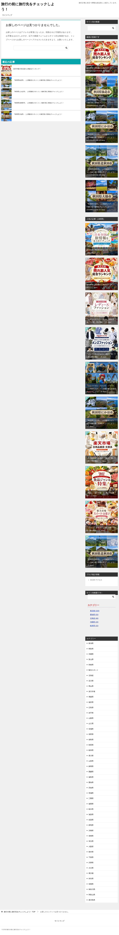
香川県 (91, 756)
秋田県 (91, 745)
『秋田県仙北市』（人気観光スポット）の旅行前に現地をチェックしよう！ (37, 80)
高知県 (91, 788)
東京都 (91, 873)
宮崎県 (91, 884)
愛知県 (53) (94, 615)
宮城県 (91, 729)
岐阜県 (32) (94, 626)
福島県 (91, 777)
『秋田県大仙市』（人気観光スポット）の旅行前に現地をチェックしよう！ (37, 114)
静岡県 (91, 766)
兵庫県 (91, 862)
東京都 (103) (94, 611)
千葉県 (91, 857)
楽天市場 (92, 691)
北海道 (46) (94, 618)
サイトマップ (7, 15)
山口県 (91, 723)
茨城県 (91, 793)
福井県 (91, 702)
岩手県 (91, 713)
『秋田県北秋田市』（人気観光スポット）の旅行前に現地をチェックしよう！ (38, 103)
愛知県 (91, 782)
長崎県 (91, 836)
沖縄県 (91, 654)
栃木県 (91, 809)
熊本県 (91, 852)
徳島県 (91, 739)
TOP (19, 912)
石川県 (91, 681)
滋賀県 (91, 814)
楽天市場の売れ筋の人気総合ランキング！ (27, 69)
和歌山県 (92, 895)
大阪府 (91, 846)
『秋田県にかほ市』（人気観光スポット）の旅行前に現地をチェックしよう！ (38, 91)
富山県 (91, 659)
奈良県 (91, 878)
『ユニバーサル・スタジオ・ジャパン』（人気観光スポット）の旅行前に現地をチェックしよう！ (101, 388)
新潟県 (91, 643)
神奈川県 (92, 889)
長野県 (91, 734)
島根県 (91, 665)
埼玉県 (91, 841)
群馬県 (91, 825)
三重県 (91, 798)
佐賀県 (91, 820)
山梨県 (91, 718)
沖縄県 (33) (94, 622)
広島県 (91, 707)
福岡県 (91, 804)
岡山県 (91, 686)
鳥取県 (91, 649)
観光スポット (93, 670)
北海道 (91, 675)
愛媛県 (91, 772)
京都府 (91, 830)
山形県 (91, 761)
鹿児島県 (92, 900)
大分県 (91, 868)
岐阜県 (91, 750)
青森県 (91, 697)
